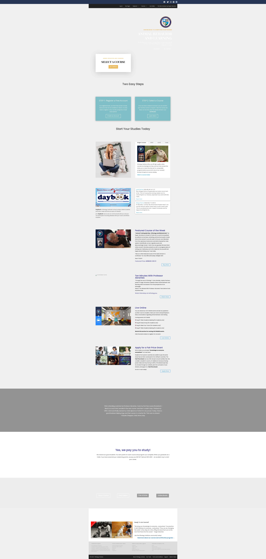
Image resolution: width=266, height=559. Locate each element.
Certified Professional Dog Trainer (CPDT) (99, 546)
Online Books (162, 495)
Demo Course (103, 495)
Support (166, 557)
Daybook (135, 6)
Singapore (114, 550)
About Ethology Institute (139, 557)
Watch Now (165, 297)
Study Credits (134, 546)
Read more (139, 199)
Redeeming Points (135, 549)
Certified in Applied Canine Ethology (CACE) (99, 548)
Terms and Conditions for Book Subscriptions (161, 549)
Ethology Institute (99, 557)
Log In (120, 6)
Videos (113, 549)
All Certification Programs (96, 545)
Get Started (167, 49)
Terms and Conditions (156, 548)
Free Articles (142, 495)
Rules (153, 545)
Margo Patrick (140, 203)
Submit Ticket (173, 557)
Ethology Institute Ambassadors (138, 550)
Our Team (148, 557)
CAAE (166, 142)
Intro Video (157, 49)
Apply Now (165, 371)
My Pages (127, 6)
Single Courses (141, 142)
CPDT (151, 142)
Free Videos (123, 495)
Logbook (134, 548)
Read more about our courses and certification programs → (156, 538)
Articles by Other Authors (117, 546)
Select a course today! (143, 175)
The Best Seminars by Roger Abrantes (167, 6)
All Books (114, 548)
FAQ (153, 550)
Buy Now (166, 265)
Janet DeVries (139, 189)
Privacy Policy (154, 546)
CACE (159, 142)
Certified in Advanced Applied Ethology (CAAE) (100, 549)
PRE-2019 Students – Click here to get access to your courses (100, 551)
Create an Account (113, 116)
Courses (143, 6)
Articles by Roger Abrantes (117, 545)
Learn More (153, 116)
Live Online (152, 6)
